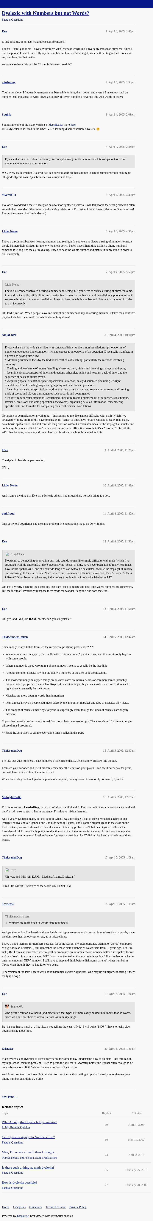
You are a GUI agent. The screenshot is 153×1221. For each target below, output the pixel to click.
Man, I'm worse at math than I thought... (29, 1152)
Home (5, 1207)
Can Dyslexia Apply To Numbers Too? (28, 1137)
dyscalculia (55, 124)
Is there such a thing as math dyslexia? (28, 1167)
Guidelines (35, 1207)
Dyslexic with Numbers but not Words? (45, 13)
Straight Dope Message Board (19, 3)
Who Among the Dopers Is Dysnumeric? (29, 1122)
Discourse (23, 1215)
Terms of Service (56, 1207)
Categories (19, 1207)
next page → (10, 1096)
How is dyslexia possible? (19, 1182)
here (73, 124)
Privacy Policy (78, 1207)
